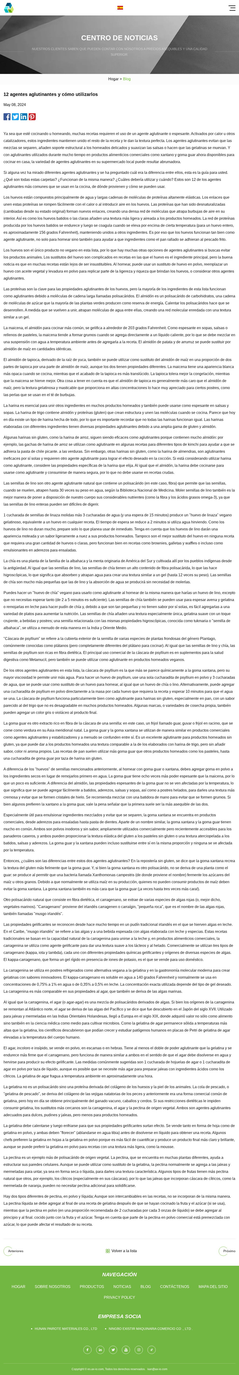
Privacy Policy (119, 1297)
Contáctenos (174, 1287)
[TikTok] (152, 1350)
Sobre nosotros (52, 1287)
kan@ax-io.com (157, 1369)
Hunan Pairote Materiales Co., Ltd (66, 1329)
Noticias (122, 1287)
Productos (92, 1287)
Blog (146, 1287)
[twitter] (113, 1350)
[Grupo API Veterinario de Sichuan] (9, 7)
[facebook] (87, 1350)
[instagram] (139, 1350)
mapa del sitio (213, 1287)
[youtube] (126, 1350)
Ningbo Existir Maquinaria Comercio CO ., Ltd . (151, 1329)
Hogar (113, 79)
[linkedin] (100, 1350)
